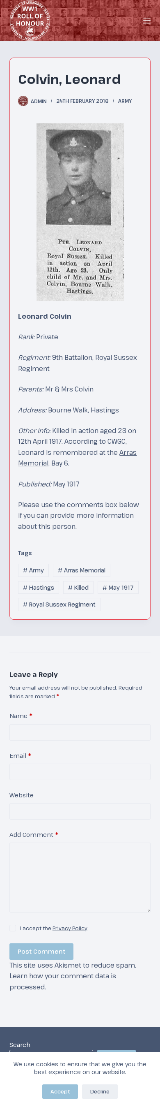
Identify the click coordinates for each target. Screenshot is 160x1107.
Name (20, 715)
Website (21, 795)
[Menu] (147, 20)
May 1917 (118, 587)
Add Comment (33, 834)
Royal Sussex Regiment (59, 604)
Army (125, 100)
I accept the (53, 928)
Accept (60, 1091)
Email (20, 755)
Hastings (38, 587)
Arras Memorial (81, 570)
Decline (100, 1091)
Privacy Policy (70, 928)
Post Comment (41, 951)
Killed (78, 587)
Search (19, 1044)
